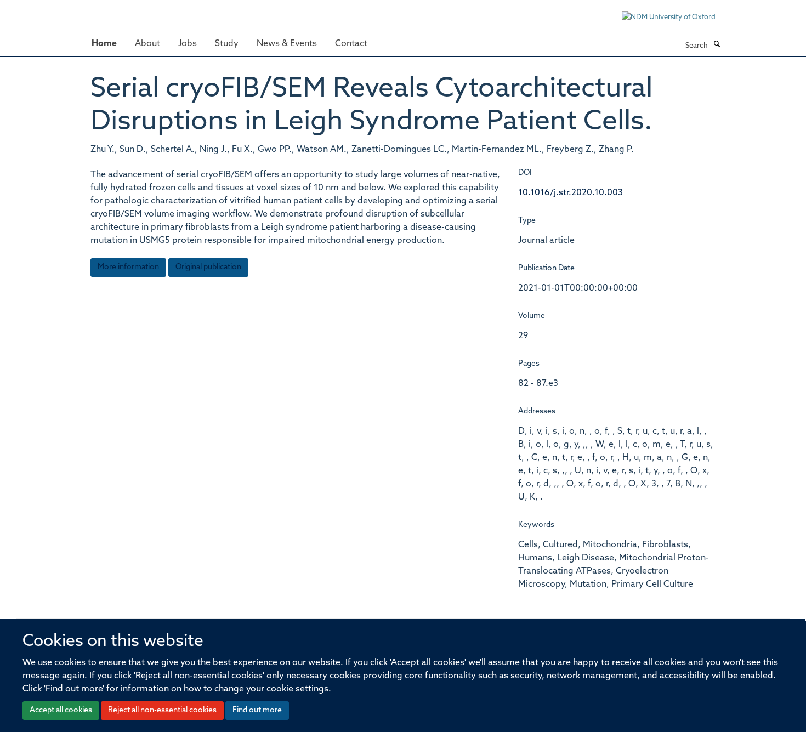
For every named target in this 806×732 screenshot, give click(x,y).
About (147, 43)
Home (104, 43)
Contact (351, 43)
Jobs (187, 43)
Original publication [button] (208, 267)
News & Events (287, 43)
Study (227, 43)
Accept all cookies (61, 710)
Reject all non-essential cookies (162, 710)
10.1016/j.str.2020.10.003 (570, 193)
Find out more (257, 710)
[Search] (717, 45)
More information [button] (128, 267)
